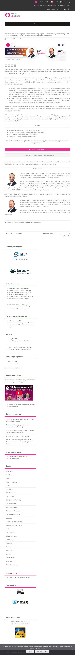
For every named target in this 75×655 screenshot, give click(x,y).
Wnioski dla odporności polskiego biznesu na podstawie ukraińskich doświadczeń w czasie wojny (22, 325)
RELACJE (8, 554)
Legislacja (9, 518)
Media (7, 529)
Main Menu (39, 24)
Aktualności (10, 222)
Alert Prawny (10, 475)
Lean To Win (24, 70)
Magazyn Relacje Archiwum (14, 525)
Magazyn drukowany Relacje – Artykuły (20, 347)
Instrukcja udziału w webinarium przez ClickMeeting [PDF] (37, 155)
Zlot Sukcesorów (14, 458)
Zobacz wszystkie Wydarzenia (13, 368)
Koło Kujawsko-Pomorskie (13, 500)
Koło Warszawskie (11, 504)
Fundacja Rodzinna (11, 482)
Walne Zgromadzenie (12, 565)
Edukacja (15, 222)
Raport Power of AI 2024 (13, 234)
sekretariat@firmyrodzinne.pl (62, 2)
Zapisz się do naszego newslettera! (19, 578)
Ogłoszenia (9, 543)
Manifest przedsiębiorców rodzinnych (19, 298)
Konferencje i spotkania (31, 222)
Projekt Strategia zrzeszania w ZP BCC (20, 292)
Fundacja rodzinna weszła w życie (19, 305)
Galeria (8, 485)
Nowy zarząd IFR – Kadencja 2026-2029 (20, 290)
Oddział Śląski (10, 540)
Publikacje (9, 550)
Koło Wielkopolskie (11, 507)
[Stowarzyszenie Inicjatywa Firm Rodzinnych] (13, 15)
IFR (20, 39)
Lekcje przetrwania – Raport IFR (18, 294)
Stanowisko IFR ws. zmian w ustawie (19, 309)
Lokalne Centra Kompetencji (14, 522)
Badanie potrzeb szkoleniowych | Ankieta (21, 296)
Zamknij (30, 651)
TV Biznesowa (10, 558)
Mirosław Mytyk (50, 109)
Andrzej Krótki (9, 109)
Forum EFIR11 (12, 361)
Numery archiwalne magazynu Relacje (20, 349)
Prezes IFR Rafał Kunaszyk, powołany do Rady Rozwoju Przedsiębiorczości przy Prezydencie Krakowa (19, 442)
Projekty (39, 222)
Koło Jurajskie (10, 496)
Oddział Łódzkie (10, 532)
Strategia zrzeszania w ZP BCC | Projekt (17, 436)
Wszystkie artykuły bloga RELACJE (18, 341)
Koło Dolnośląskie (11, 493)
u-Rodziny (9, 561)
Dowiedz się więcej (42, 651)
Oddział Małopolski (11, 536)
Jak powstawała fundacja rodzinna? (19, 307)
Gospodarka (21, 222)
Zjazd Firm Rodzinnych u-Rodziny (18, 456)
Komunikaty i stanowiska (13, 511)
